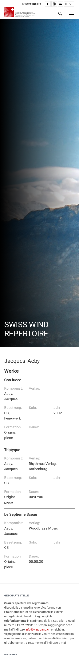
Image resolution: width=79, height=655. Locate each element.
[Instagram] (54, 4)
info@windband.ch (37, 629)
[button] (69, 4)
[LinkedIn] (60, 4)
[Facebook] (48, 4)
